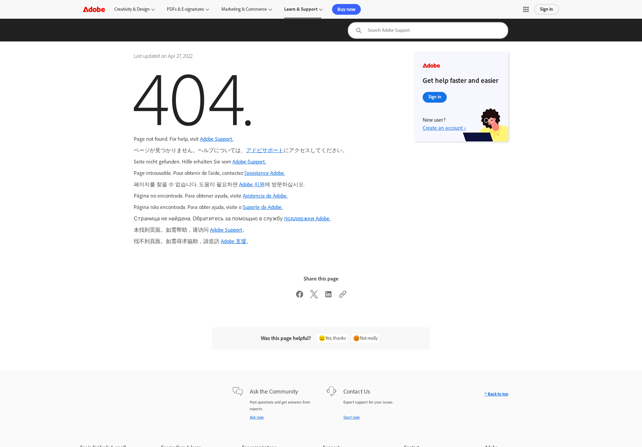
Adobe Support (226, 230)
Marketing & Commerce (244, 9)
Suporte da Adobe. (263, 207)
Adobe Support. (216, 139)
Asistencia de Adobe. (265, 196)
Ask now (257, 417)
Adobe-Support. (249, 161)
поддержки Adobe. (307, 218)
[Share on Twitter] (314, 296)
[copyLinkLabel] (343, 296)
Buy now (346, 9)
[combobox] (428, 30)
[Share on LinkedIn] (328, 296)
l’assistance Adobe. (264, 173)
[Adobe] (94, 9)
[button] (526, 9)
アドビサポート (265, 150)
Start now (351, 417)
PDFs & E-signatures (185, 9)
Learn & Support (300, 9)
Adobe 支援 (233, 241)
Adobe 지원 (252, 184)
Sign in (546, 9)
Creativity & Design (131, 9)
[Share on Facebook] (300, 296)
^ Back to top (496, 394)
